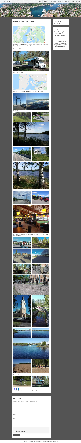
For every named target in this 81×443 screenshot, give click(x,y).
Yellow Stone (58, 46)
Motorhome (29, 390)
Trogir (57, 44)
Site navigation (53, 1)
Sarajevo (60, 40)
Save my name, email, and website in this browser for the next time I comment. (28, 425)
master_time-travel (23, 23)
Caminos (67, 1)
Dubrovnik (57, 33)
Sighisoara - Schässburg (64, 40)
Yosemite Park (64, 46)
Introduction (46, 1)
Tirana (55, 44)
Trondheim (59, 44)
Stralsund (62, 43)
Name (14, 414)
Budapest (62, 31)
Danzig (64, 31)
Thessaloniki (64, 43)
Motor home (60, 1)
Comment (15, 402)
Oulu (34, 390)
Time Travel (5, 1)
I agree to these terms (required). (20, 431)
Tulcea (61, 44)
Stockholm (59, 43)
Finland (25, 390)
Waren (66, 44)
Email (14, 418)
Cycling (72, 1)
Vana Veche (64, 44)
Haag (61, 35)
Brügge (57, 31)
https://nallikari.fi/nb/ (21, 48)
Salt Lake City (57, 40)
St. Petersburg (56, 43)
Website (14, 422)
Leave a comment (39, 390)
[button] (14, 389)
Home (40, 1)
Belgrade (55, 31)
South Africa (62, 42)
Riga (55, 40)
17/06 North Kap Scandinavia (19, 390)
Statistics (78, 1)
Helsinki (64, 35)
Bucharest (59, 31)
